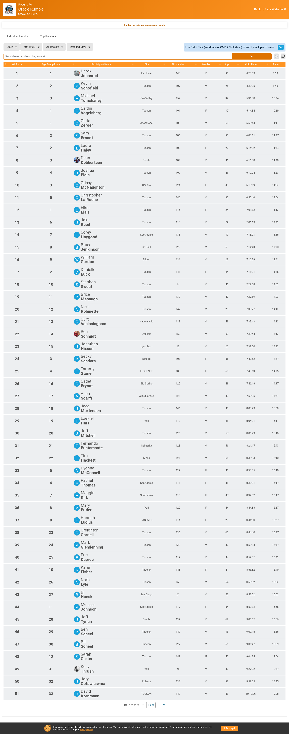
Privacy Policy (86, 729)
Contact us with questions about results (144, 25)
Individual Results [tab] (17, 36)
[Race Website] (10, 9)
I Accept (229, 728)
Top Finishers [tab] (48, 36)
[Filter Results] (276, 56)
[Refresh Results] (283, 56)
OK (280, 47)
